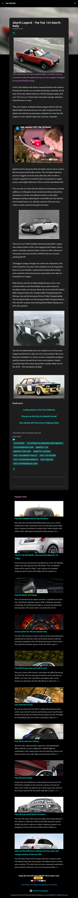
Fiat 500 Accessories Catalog (27, 741)
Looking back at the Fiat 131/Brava (39, 410)
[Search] (75, 3)
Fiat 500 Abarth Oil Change (26, 595)
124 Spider (18, 443)
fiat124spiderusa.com (25, 463)
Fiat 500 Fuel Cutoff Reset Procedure (30, 814)
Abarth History (22, 451)
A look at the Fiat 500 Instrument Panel (31, 632)
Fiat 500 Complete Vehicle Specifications (32, 518)
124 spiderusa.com (23, 447)
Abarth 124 (42, 447)
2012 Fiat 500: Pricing (24, 705)
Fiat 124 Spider (48, 455)
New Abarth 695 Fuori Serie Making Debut (39, 423)
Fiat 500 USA (11, 3)
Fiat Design (47, 459)
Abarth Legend (41, 451)
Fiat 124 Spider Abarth (25, 459)
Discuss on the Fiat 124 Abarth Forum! (39, 416)
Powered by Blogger (40, 891)
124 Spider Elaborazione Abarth (45, 443)
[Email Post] (14, 440)
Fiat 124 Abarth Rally (25, 455)
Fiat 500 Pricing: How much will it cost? (31, 668)
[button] (14, 33)
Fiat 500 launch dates (23, 778)
